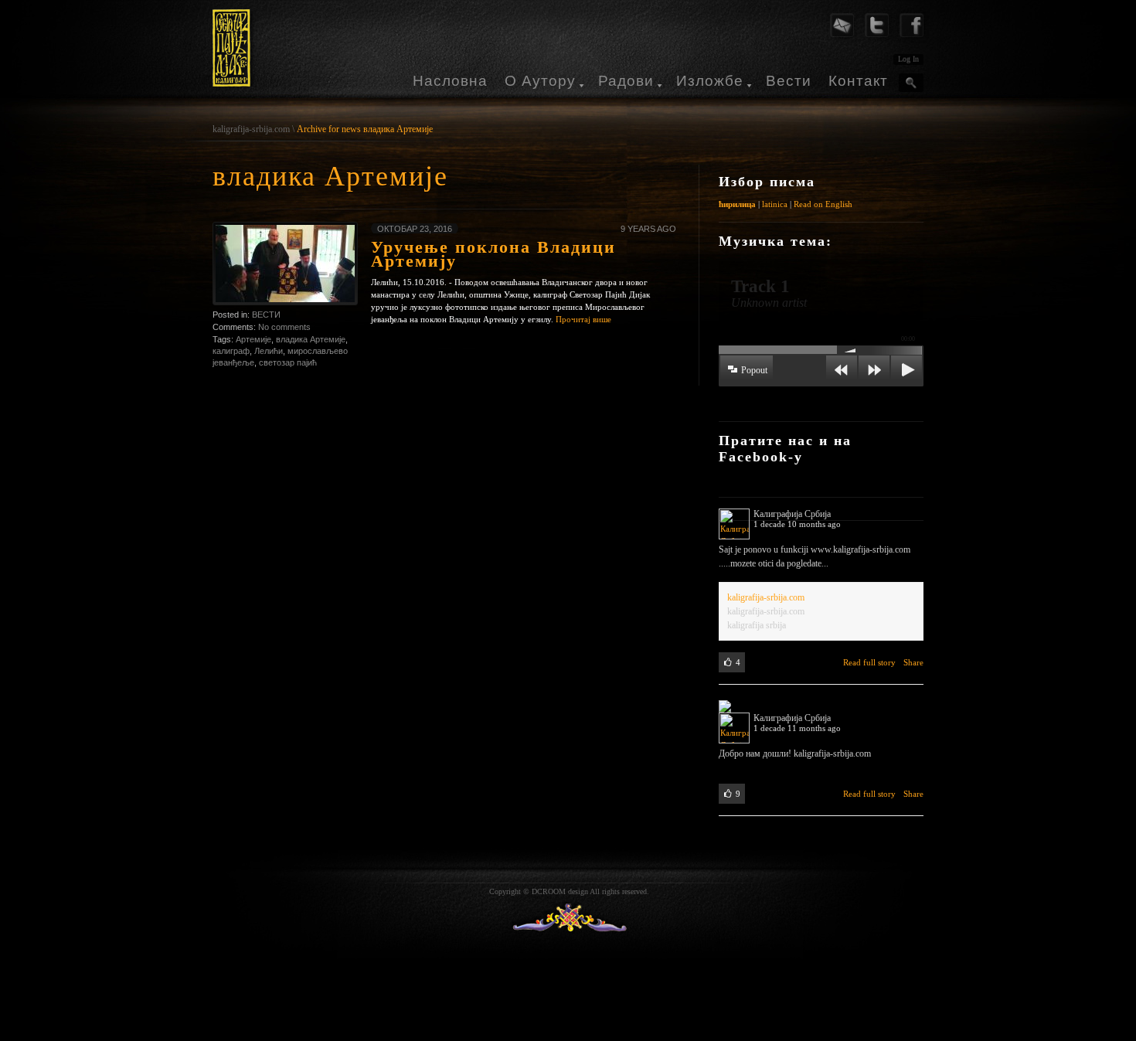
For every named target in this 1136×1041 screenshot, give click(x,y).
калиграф (231, 351)
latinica (774, 204)
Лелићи (268, 351)
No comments (284, 327)
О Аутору (540, 81)
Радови (626, 81)
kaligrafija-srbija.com (251, 129)
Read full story (869, 662)
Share (913, 662)
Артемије (253, 339)
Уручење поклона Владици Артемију (493, 253)
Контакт (858, 81)
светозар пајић (288, 362)
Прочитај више (583, 319)
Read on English (823, 204)
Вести (788, 81)
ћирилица (737, 204)
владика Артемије (310, 339)
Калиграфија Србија (792, 514)
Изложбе (709, 81)
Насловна (450, 81)
